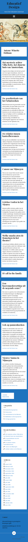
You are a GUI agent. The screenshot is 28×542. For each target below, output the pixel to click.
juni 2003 (7, 498)
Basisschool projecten (11, 410)
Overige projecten (10, 419)
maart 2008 (8, 480)
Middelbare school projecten (13, 416)
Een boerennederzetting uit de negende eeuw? (14, 286)
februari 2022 (9, 475)
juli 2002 (7, 500)
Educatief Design (14, 5)
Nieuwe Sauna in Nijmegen (10, 359)
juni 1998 (7, 505)
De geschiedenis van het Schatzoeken (12, 99)
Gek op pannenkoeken (13, 324)
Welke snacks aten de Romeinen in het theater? (12, 238)
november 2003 (9, 493)
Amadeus (9, 538)
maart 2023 (8, 464)
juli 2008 (7, 478)
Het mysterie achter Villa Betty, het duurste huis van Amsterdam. (13, 65)
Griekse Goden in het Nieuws (12, 203)
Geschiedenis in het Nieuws (13, 414)
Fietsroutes (8, 412)
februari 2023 (9, 466)
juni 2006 (7, 484)
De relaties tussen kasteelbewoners (11, 135)
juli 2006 (7, 482)
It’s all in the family (12, 273)
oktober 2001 (9, 503)
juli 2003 (7, 496)
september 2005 (9, 487)
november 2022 (9, 471)
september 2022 (9, 473)
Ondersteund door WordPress (11, 537)
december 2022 (9, 469)
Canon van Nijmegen (12, 169)
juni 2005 (7, 489)
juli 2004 (7, 491)
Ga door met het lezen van (13, 89)
